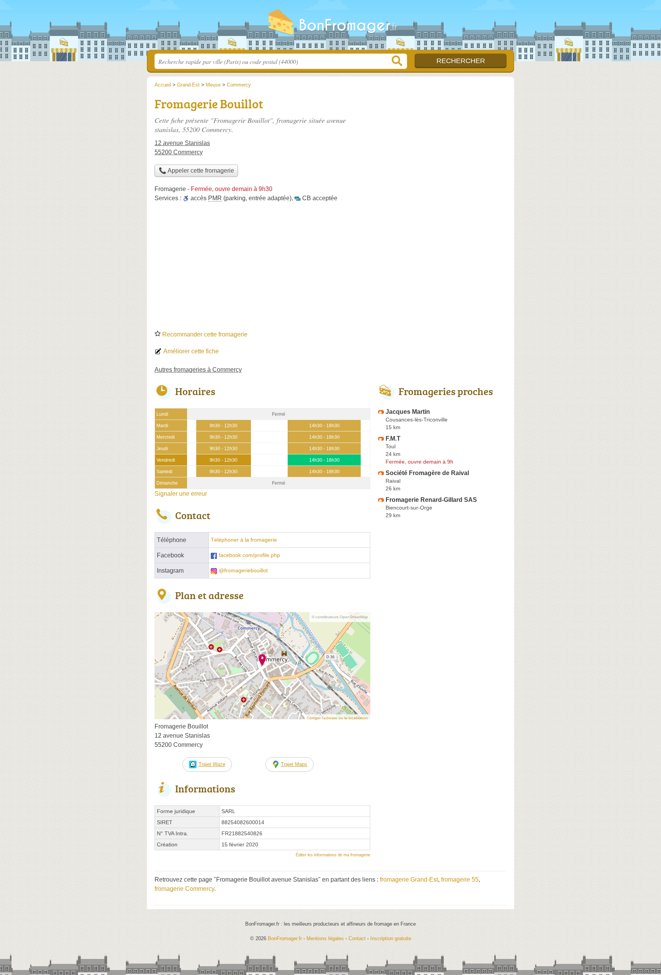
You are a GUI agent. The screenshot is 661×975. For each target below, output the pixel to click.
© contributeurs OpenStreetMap (340, 617)
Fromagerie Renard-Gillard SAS (431, 499)
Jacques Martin (408, 411)
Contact (357, 938)
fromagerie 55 (460, 879)
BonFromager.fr (330, 27)
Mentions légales (325, 938)
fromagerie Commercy (184, 888)
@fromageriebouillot (243, 570)
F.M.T (393, 438)
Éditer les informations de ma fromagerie (333, 855)
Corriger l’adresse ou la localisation (337, 718)
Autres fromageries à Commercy (198, 369)
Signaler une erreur (181, 493)
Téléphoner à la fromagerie (244, 540)
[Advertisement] (330, 268)
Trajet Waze (212, 764)
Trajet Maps (294, 764)
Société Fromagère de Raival (427, 473)
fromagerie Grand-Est (409, 879)
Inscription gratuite (390, 938)
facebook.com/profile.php (249, 555)
